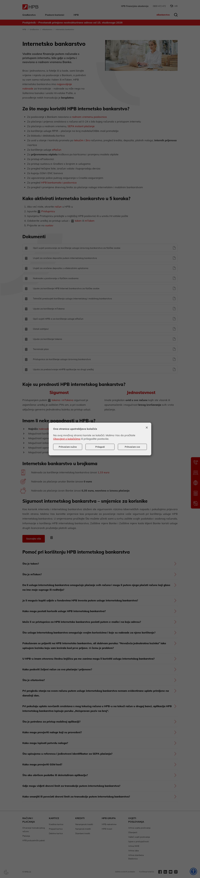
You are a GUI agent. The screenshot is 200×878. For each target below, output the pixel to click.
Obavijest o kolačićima (66, 438)
